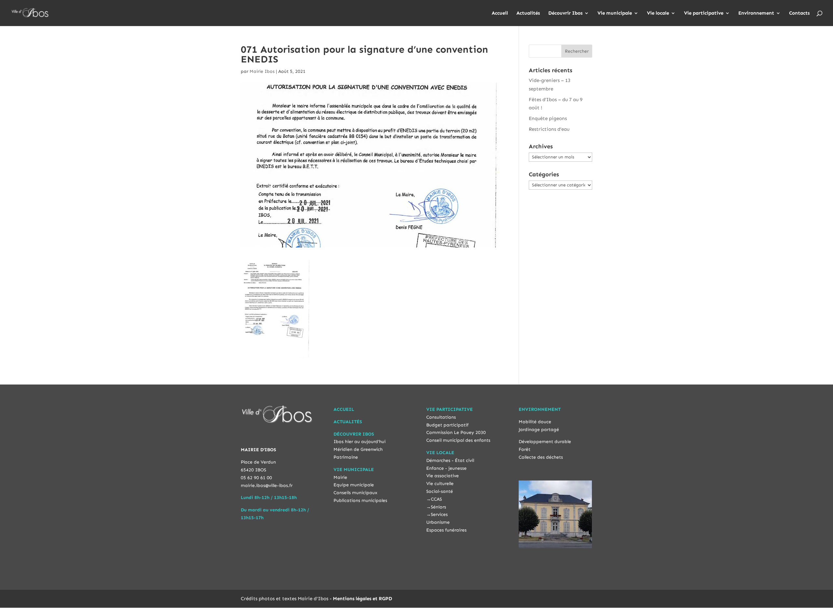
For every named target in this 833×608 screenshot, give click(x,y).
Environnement (756, 13)
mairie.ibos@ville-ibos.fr (267, 485)
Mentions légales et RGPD (362, 598)
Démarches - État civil (450, 460)
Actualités (528, 13)
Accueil (500, 13)
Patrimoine (346, 457)
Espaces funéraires (446, 530)
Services (439, 514)
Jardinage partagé (539, 429)
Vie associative (442, 476)
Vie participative (703, 13)
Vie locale (658, 13)
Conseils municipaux (355, 492)
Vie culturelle (440, 483)
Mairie (340, 477)
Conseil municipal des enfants (458, 440)
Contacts (799, 13)
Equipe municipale (354, 485)
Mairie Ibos (262, 71)
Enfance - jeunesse (446, 468)
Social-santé (439, 491)
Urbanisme (438, 522)
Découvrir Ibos (565, 13)
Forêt (524, 449)
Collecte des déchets (541, 457)
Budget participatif (447, 425)
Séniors (438, 507)
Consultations (441, 417)
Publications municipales (360, 500)
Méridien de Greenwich (358, 449)
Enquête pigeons (548, 118)
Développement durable (545, 441)
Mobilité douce (535, 422)
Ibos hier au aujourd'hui (360, 441)
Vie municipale (614, 13)
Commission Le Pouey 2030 (456, 432)
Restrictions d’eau (549, 129)
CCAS (436, 499)
